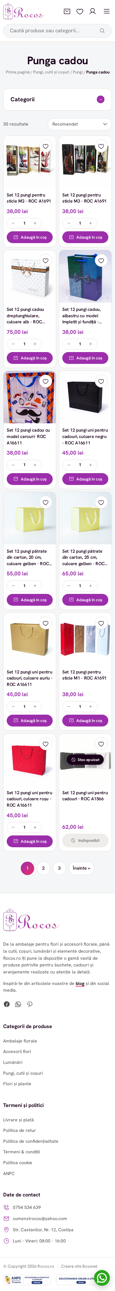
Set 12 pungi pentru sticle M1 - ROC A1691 (84, 675)
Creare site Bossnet (79, 1266)
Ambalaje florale (20, 1041)
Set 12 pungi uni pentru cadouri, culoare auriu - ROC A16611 (29, 678)
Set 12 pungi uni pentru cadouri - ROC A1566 (85, 796)
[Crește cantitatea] (35, 223)
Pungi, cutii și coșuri (51, 72)
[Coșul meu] (67, 11)
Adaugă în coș (34, 237)
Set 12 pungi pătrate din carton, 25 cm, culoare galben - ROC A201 (83, 560)
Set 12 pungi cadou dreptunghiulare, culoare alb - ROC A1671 (25, 318)
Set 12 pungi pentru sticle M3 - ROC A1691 (84, 198)
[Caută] (102, 31)
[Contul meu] (92, 11)
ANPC (9, 1173)
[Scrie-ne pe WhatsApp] (102, 1278)
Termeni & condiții (21, 1152)
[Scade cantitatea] (13, 223)
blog (80, 983)
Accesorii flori (17, 1051)
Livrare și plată (18, 1120)
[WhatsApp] (18, 1005)
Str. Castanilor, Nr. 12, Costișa (43, 1230)
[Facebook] (6, 1005)
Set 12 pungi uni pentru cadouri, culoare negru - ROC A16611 (85, 436)
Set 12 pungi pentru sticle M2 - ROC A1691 (29, 198)
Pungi (78, 72)
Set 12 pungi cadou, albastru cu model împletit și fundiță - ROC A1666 (81, 318)
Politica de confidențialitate (30, 1141)
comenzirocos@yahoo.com (40, 1218)
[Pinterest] (29, 1005)
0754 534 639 (27, 1207)
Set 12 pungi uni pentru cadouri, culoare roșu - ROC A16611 (29, 799)
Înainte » (81, 868)
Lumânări (12, 1062)
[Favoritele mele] (80, 11)
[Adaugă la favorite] (45, 146)
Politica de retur (19, 1130)
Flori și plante (17, 1084)
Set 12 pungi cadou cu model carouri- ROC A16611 (28, 436)
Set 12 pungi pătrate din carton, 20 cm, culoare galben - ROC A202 (28, 560)
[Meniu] (107, 11)
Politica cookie (17, 1162)
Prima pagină (18, 72)
